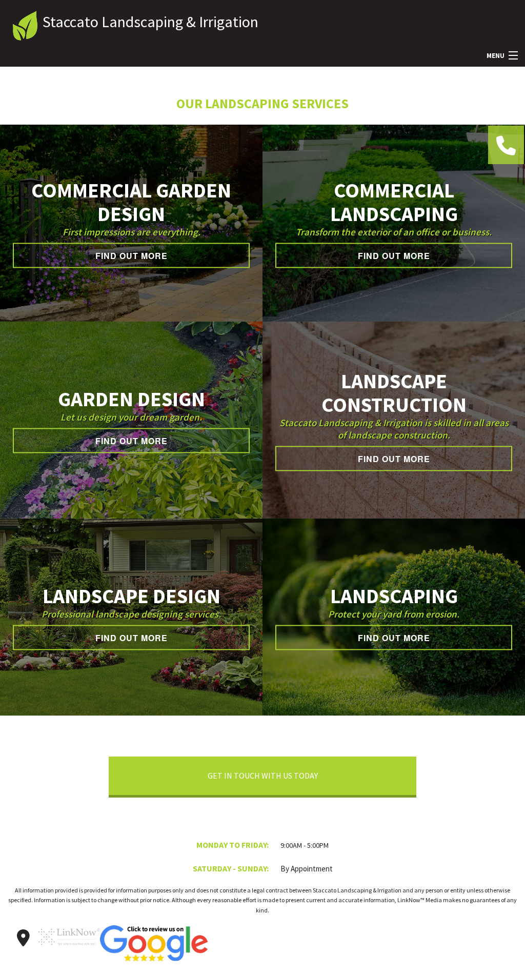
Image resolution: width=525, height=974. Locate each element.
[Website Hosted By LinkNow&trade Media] (69, 949)
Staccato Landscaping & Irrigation (150, 21)
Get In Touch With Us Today (263, 775)
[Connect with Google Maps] (23, 938)
